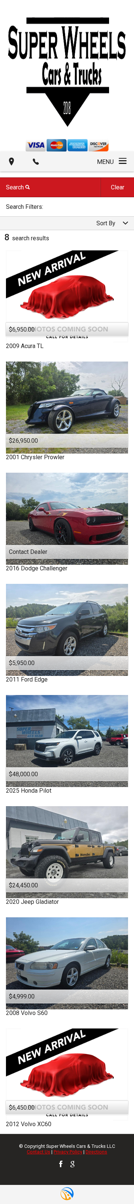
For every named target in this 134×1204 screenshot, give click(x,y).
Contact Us (38, 1152)
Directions (96, 1152)
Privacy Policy (68, 1152)
